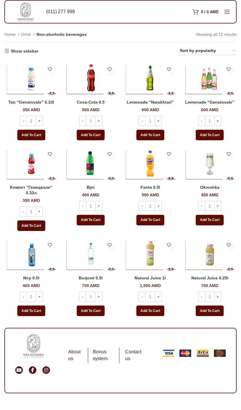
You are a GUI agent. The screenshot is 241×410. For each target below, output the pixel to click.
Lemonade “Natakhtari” (150, 102)
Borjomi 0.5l (91, 278)
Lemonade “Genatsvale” (209, 102)
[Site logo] (25, 11)
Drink (26, 34)
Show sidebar (24, 51)
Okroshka (210, 187)
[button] (31, 135)
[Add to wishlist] (50, 69)
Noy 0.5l (31, 278)
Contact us (133, 355)
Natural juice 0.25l (209, 278)
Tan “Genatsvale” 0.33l (31, 102)
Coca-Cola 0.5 (91, 102)
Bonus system (100, 355)
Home (10, 34)
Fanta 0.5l (150, 187)
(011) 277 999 (60, 11)
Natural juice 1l (150, 278)
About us (74, 355)
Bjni (91, 187)
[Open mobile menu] (227, 12)
